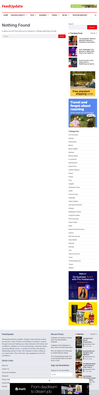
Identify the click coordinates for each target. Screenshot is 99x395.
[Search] (95, 15)
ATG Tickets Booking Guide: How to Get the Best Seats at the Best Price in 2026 (61, 358)
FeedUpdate (12, 6)
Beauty (71, 145)
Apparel (71, 138)
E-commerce (73, 159)
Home (5, 15)
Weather (71, 268)
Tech (32, 15)
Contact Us (5, 369)
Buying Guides (73, 156)
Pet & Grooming (73, 219)
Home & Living (73, 194)
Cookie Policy (6, 383)
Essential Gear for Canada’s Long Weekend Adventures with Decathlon (89, 354)
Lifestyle (71, 208)
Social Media (73, 240)
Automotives (72, 142)
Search (71, 24)
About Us (5, 365)
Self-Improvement (74, 236)
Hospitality (72, 198)
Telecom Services (79, 15)
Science (71, 233)
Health (71, 191)
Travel (54, 15)
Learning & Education (75, 205)
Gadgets (71, 184)
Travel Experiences (75, 261)
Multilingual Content (75, 212)
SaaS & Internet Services (76, 229)
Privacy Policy (6, 379)
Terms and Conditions (9, 372)
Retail (64, 15)
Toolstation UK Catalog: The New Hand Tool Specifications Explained (61, 340)
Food (70, 180)
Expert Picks (72, 166)
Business (43, 15)
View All (93, 33)
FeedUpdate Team (89, 344)
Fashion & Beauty (18, 15)
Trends (71, 264)
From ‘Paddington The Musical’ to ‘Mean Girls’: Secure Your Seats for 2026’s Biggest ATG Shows (87, 53)
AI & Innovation (73, 135)
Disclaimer (5, 376)
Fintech (71, 173)
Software (71, 243)
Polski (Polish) (73, 222)
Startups (71, 247)
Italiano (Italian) (73, 201)
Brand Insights (73, 149)
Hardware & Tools (74, 187)
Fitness (71, 177)
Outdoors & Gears (74, 215)
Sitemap (4, 386)
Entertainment (73, 163)
